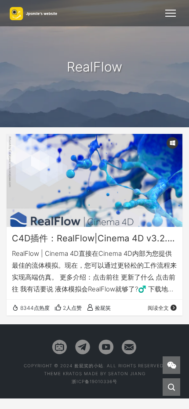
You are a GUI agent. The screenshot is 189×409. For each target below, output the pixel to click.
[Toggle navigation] (170, 13)
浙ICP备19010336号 (94, 381)
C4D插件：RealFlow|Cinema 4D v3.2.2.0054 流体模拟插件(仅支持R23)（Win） (94, 238)
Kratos (72, 373)
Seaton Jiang (126, 373)
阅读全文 (158, 308)
